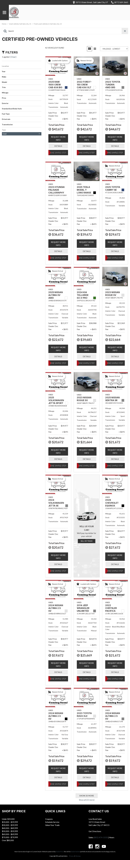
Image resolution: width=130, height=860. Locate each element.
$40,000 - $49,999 (10, 828)
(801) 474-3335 (101, 837)
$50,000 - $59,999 (10, 831)
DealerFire (59, 851)
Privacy (71, 856)
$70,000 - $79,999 (10, 837)
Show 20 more (86, 796)
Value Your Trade (52, 825)
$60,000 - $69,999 (10, 834)
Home (4, 24)
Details (58, 146)
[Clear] (13, 57)
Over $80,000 (8, 840)
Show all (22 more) (86, 800)
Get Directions (95, 831)
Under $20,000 (8, 819)
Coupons (49, 819)
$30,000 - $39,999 (10, 825)
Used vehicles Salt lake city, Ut (20, 24)
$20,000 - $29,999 (10, 822)
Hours (111, 837)
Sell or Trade (87, 541)
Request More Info (58, 138)
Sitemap (77, 856)
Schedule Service (52, 822)
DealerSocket (75, 851)
